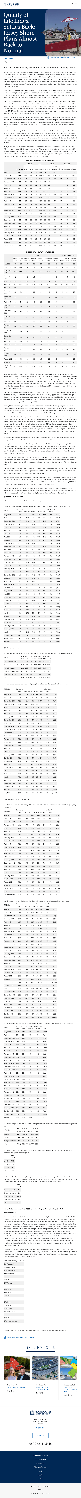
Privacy (40, 1490)
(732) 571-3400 (40, 1428)
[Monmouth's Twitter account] (34, 1444)
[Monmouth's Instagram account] (38, 1444)
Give (40, 1479)
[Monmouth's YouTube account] (30, 1444)
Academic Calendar (40, 1456)
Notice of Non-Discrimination (40, 1487)
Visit (40, 1471)
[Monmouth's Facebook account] (42, 1444)
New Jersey (8, 58)
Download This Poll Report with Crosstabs (63, 57)
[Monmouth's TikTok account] (46, 1444)
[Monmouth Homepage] (11, 4)
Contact (38, 1435)
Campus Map (40, 1459)
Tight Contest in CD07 (16, 1387)
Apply (40, 1475)
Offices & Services (40, 1467)
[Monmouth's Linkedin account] (50, 1444)
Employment (41, 1463)
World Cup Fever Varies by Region (42, 1388)
